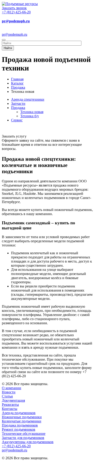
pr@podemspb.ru (16, 21)
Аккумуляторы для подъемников (27, 442)
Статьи (7, 396)
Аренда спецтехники (27, 99)
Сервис (17, 120)
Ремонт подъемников (18, 429)
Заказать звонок (14, 8)
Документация (13, 400)
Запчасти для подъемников (23, 438)
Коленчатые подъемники (21, 421)
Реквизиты (10, 404)
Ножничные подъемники (22, 417)
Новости (8, 392)
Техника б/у (29, 116)
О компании (11, 388)
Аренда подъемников (19, 413)
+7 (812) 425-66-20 (16, 12)
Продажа (18, 108)
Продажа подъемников (20, 425)
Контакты (9, 409)
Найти (8, 48)
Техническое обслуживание (23, 434)
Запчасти (18, 103)
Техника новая (31, 112)
